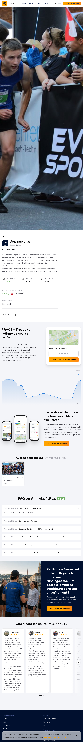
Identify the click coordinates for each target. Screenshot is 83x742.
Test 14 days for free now (56, 444)
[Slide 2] (43, 695)
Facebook (8, 315)
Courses (38, 3)
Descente (47, 278)
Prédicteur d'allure (49, 719)
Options (23, 3)
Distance (10, 278)
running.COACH (8, 715)
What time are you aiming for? (61, 348)
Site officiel (6, 304)
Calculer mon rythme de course (63, 360)
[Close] (77, 736)
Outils (45, 715)
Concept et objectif (50, 740)
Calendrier (46, 722)
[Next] (78, 662)
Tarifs (31, 3)
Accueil (5, 719)
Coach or (6, 729)
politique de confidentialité (55, 737)
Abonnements (7, 725)
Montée (28, 278)
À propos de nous (50, 730)
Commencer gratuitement (72, 3)
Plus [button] (45, 3)
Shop (45, 725)
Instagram (21, 315)
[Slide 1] (40, 695)
